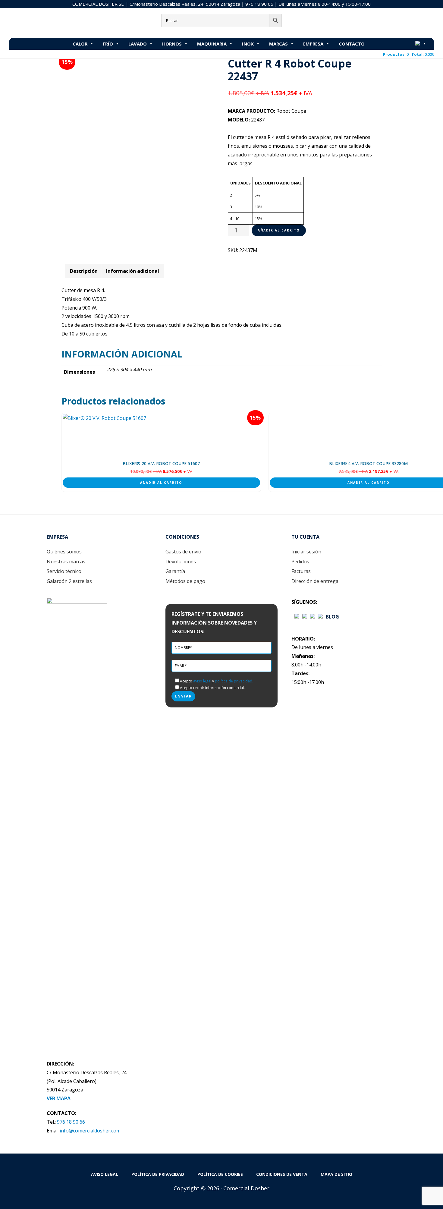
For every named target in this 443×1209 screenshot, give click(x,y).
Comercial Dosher (46, 22)
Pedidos (300, 561)
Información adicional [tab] (132, 271)
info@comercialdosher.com (90, 1130)
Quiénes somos (64, 551)
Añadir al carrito (279, 230)
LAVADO (137, 44)
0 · (408, 54)
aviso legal (202, 681)
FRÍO (108, 44)
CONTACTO (352, 44)
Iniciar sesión (306, 551)
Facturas (301, 571)
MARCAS (278, 44)
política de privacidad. (234, 681)
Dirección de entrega (314, 581)
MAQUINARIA (212, 44)
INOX (248, 44)
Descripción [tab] (84, 271)
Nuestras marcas (66, 561)
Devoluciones (180, 561)
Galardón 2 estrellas (69, 581)
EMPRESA (313, 44)
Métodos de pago (185, 581)
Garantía (175, 571)
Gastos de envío (183, 551)
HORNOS (172, 44)
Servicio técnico (64, 571)
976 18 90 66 (259, 4)
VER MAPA (59, 1098)
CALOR (80, 44)
